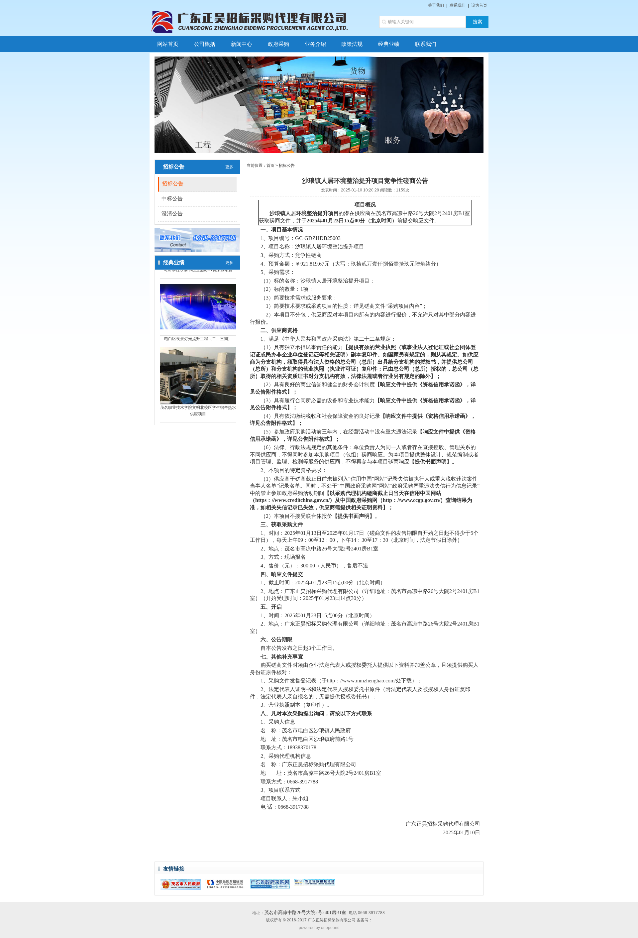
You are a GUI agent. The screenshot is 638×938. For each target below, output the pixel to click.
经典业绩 (388, 44)
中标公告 (172, 198)
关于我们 (436, 5)
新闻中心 (241, 44)
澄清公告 (172, 213)
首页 (270, 165)
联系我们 (458, 5)
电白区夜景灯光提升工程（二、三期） (198, 328)
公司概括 (204, 44)
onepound (330, 927)
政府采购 (278, 44)
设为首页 (479, 5)
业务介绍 (315, 44)
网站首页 (167, 44)
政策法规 (352, 44)
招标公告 (172, 183)
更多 (229, 167)
